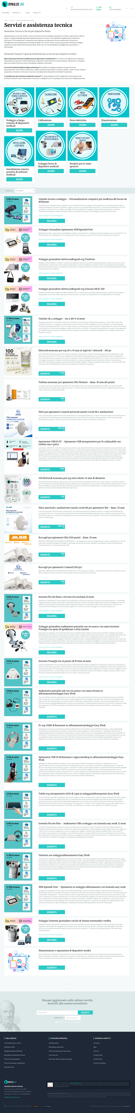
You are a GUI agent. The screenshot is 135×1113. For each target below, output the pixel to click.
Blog (28, 13)
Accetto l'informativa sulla (68, 1022)
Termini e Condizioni (99, 1063)
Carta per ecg (53, 1055)
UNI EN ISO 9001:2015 (76, 1083)
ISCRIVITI (85, 1012)
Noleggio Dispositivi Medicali (13, 1051)
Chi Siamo (5, 13)
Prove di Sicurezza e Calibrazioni (14, 1063)
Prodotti (16, 13)
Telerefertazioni (9, 1067)
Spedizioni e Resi (9, 1047)
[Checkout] (131, 8)
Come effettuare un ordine (12, 1043)
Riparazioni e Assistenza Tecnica (14, 1055)
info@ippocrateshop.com (12, 1097)
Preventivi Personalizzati (12, 1059)
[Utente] (126, 8)
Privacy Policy (97, 1055)
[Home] (13, 4)
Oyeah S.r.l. (127, 1106)
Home (6, 20)
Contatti (37, 13)
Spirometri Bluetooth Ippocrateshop (60, 1059)
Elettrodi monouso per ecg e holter (60, 1051)
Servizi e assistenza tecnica (38, 25)
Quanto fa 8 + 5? (58, 1017)
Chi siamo (96, 1043)
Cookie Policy (97, 1059)
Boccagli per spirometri (56, 1047)
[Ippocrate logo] (10, 1082)
